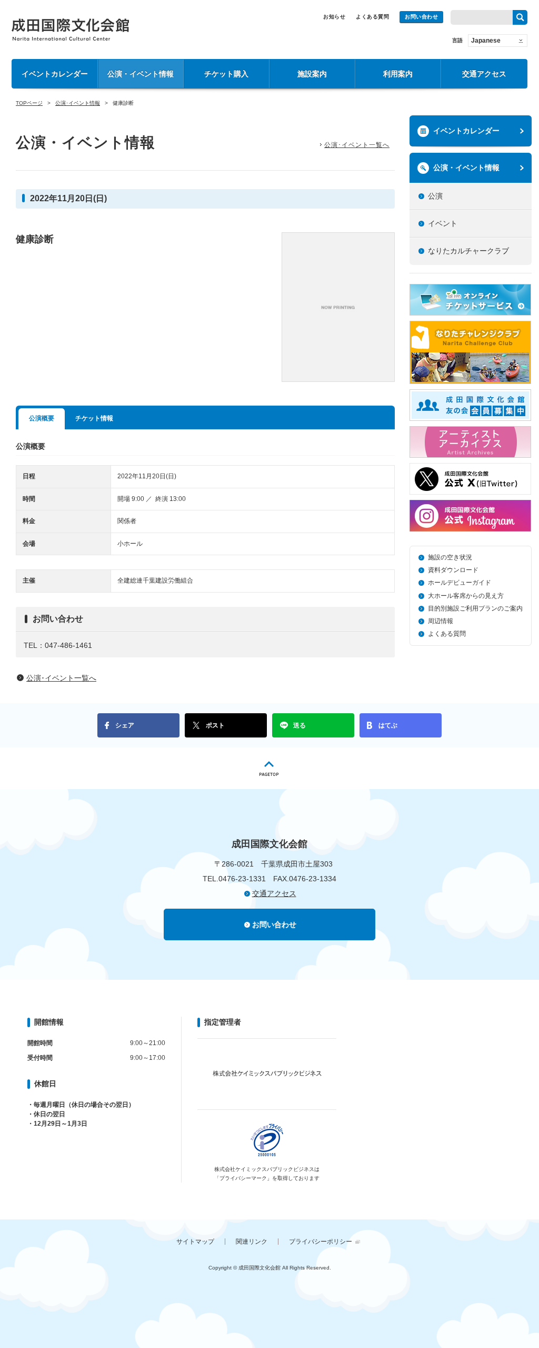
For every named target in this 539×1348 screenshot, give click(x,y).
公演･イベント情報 (77, 103)
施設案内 (312, 74)
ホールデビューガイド (459, 582)
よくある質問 (372, 16)
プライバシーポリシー (320, 1241)
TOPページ (29, 103)
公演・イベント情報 (140, 74)
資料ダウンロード (453, 570)
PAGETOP (269, 768)
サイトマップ (195, 1241)
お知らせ (334, 16)
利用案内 (398, 74)
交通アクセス (484, 74)
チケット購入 (226, 74)
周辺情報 (440, 621)
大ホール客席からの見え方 (466, 595)
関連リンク (251, 1241)
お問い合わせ (421, 16)
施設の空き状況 (450, 557)
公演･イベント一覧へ (357, 145)
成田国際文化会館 (70, 29)
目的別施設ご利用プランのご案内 (475, 608)
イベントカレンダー (55, 74)
